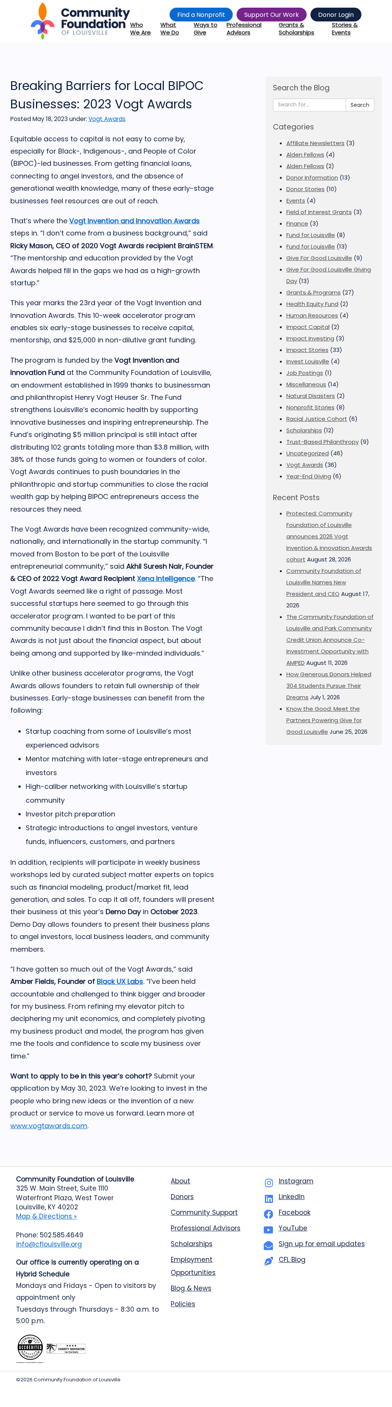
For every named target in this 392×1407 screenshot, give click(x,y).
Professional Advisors (205, 1228)
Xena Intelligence (166, 578)
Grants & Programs (313, 292)
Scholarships (304, 430)
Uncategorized (307, 453)
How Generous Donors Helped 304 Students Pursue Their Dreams (328, 685)
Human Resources (312, 315)
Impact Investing (310, 338)
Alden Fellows (305, 155)
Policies (183, 1304)
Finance (297, 223)
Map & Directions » (46, 1216)
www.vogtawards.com (48, 1126)
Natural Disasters (310, 396)
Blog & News (191, 1288)
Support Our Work (271, 14)
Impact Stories (307, 350)
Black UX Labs (120, 981)
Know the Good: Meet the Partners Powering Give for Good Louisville (324, 720)
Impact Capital (308, 327)
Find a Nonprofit (201, 14)
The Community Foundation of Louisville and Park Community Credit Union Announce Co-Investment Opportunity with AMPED (330, 640)
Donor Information (312, 177)
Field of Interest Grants (319, 212)
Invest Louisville (307, 361)
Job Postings (304, 373)
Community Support (204, 1212)
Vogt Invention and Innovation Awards (134, 221)
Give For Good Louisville (319, 258)
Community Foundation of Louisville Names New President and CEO (323, 582)
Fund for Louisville (310, 235)
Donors (182, 1196)
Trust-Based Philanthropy (322, 442)
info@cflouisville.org (49, 1244)
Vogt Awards (107, 119)
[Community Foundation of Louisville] (80, 21)
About (180, 1181)
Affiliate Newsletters (315, 143)
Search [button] (360, 105)
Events (295, 200)
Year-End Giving (308, 476)
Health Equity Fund (312, 304)
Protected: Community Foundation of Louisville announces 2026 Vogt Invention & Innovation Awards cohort (329, 536)
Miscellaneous (306, 384)
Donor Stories (305, 189)
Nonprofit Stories (310, 407)
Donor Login (336, 14)
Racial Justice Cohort (316, 419)
